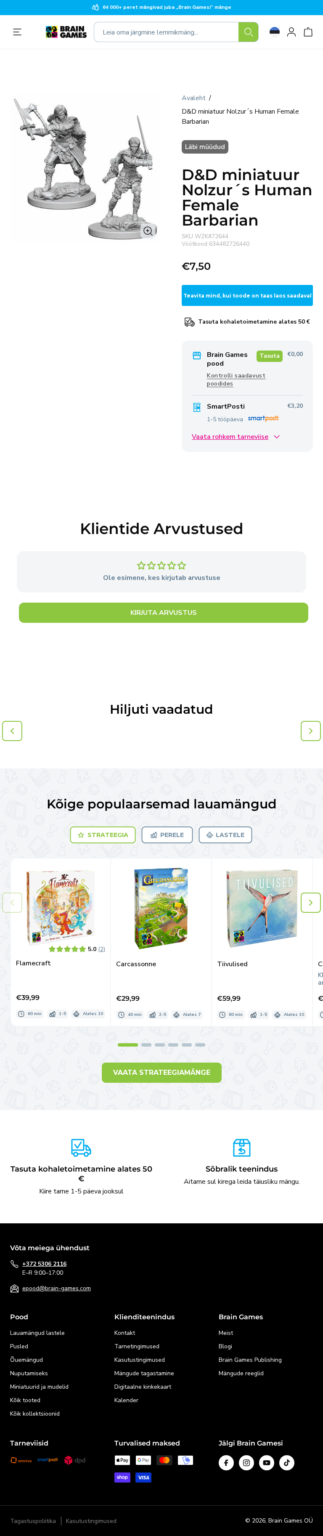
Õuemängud (26, 1360)
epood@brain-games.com (56, 1288)
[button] (311, 903)
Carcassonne (136, 964)
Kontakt (124, 1333)
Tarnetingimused (136, 1346)
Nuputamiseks (29, 1373)
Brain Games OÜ (290, 1521)
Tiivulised (232, 964)
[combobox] (176, 32)
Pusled (19, 1346)
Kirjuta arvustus (163, 612)
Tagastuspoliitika (33, 1521)
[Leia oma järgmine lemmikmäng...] (248, 32)
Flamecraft (33, 963)
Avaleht (194, 98)
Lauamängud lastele (37, 1333)
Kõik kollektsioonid (35, 1414)
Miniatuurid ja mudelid (39, 1387)
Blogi (225, 1346)
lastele (230, 835)
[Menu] (19, 32)
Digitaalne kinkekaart (142, 1387)
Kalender (126, 1400)
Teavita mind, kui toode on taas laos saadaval (247, 295)
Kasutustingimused (139, 1360)
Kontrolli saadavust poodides (236, 380)
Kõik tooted (25, 1400)
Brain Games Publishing (250, 1360)
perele (172, 835)
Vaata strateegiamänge (161, 1072)
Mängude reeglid (241, 1373)
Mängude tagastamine (144, 1373)
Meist (226, 1333)
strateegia (107, 835)
